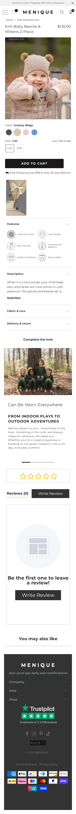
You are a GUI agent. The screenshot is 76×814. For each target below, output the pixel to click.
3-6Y (19, 148)
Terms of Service (26, 764)
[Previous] (8, 78)
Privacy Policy (49, 764)
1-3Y (9, 148)
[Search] (62, 12)
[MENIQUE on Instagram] (34, 734)
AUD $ (35, 743)
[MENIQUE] (38, 12)
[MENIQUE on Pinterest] (41, 734)
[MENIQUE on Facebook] (27, 734)
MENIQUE (41, 752)
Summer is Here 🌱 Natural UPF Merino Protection (38, 3)
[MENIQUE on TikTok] (48, 734)
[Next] (68, 78)
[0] (12, 12)
